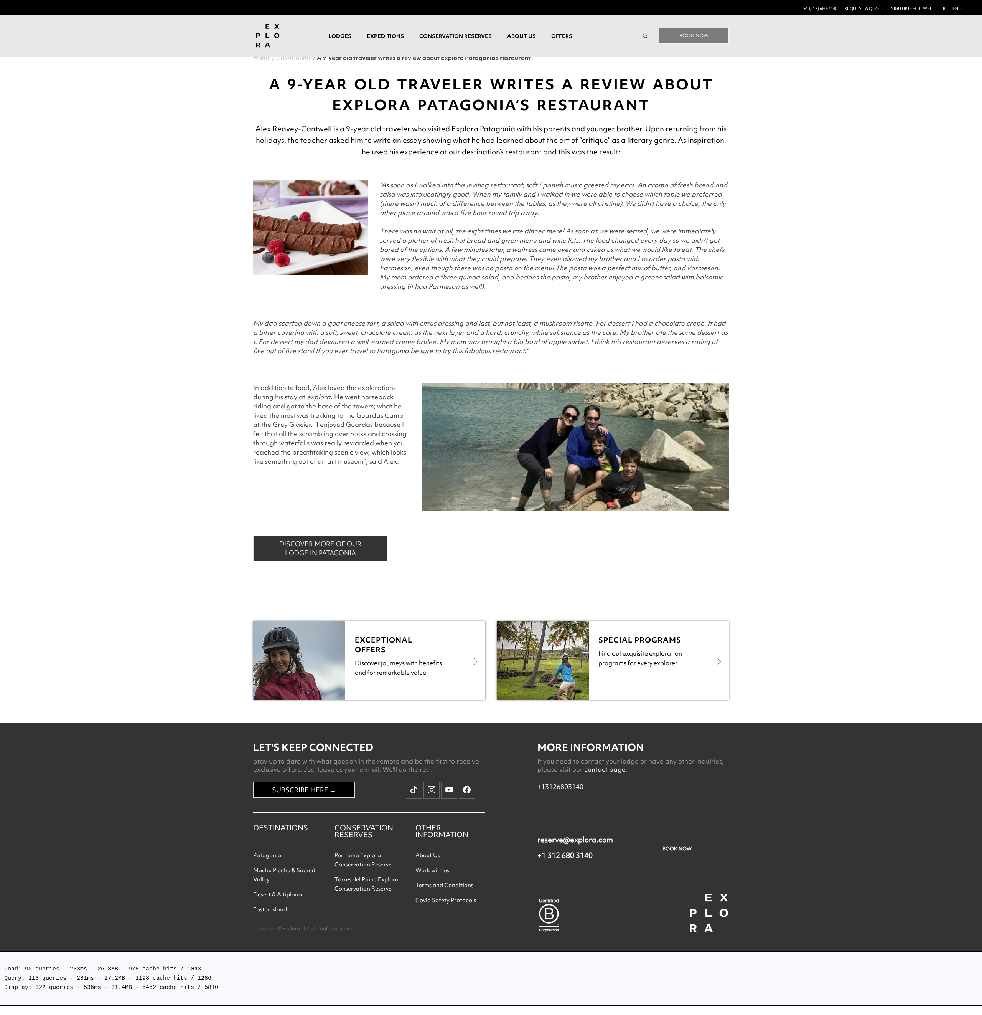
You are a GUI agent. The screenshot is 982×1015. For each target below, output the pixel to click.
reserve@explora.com (575, 840)
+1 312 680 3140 (565, 855)
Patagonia (267, 855)
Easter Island (270, 909)
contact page (605, 769)
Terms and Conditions (444, 885)
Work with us (432, 870)
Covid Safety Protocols (445, 900)
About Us (427, 855)
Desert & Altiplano (277, 894)
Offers (561, 36)
